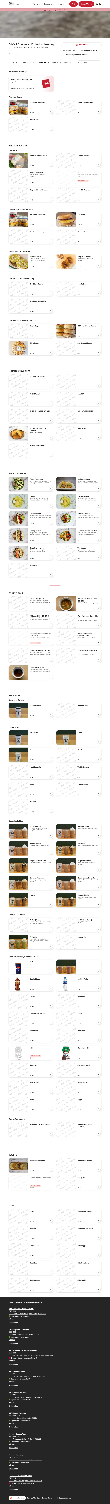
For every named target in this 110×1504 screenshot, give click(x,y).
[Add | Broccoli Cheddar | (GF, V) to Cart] (51, 659)
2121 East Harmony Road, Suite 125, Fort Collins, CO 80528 (31, 1355)
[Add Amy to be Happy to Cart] (98, 266)
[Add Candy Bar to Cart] (98, 1187)
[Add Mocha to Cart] (51, 904)
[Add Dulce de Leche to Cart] (98, 835)
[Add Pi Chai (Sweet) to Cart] (51, 929)
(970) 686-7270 (14, 1415)
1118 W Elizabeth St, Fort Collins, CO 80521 (25, 1439)
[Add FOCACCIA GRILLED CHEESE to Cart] (51, 437)
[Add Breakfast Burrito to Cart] (51, 293)
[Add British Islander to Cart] (51, 835)
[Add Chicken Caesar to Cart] (98, 505)
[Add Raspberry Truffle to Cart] (98, 870)
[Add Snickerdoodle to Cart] (51, 852)
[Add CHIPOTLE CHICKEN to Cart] (98, 420)
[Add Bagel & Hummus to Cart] (51, 182)
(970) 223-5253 (14, 1395)
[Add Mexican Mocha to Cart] (98, 904)
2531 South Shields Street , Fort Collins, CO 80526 (27, 1314)
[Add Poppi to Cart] (98, 1109)
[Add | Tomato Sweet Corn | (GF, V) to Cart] (98, 625)
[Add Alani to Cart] (51, 1109)
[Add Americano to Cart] (51, 742)
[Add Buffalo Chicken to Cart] (98, 488)
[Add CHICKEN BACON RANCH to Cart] (51, 420)
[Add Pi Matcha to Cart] (51, 946)
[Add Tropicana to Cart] (98, 1040)
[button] (36, 4)
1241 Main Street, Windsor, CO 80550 (23, 1418)
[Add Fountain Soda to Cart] (98, 714)
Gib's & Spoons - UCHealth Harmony (23, 1350)
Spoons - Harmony (16, 1455)
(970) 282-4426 (14, 1353)
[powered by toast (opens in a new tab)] (17, 1498)
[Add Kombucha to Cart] (51, 1040)
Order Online (86, 4)
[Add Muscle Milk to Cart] (51, 1091)
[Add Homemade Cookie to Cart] (51, 1169)
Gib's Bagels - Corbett (17, 1371)
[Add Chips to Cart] (51, 1220)
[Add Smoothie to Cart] (98, 971)
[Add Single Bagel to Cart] (51, 335)
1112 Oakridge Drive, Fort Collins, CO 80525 (25, 1397)
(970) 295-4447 (14, 1374)
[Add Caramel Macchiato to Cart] (51, 887)
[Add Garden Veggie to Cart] (98, 241)
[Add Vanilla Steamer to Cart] (98, 776)
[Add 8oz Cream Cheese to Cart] (98, 352)
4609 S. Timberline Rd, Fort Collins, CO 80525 (25, 1460)
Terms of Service (33, 1498)
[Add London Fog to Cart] (98, 946)
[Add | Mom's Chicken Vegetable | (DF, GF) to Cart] (98, 608)
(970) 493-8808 (14, 1436)
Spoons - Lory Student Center (20, 1476)
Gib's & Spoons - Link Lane (19, 1330)
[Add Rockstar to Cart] (51, 1074)
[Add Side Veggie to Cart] (98, 1255)
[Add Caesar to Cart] (51, 505)
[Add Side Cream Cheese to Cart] (98, 1220)
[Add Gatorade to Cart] (98, 1005)
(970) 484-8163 (14, 1332)
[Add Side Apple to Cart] (98, 1289)
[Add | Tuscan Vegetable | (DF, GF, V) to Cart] (98, 659)
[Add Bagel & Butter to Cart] (98, 164)
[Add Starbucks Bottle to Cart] (98, 1074)
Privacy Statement (49, 1498)
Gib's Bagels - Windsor (17, 1413)
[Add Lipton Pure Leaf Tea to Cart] (51, 1023)
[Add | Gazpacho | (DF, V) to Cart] (51, 608)
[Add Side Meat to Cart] (51, 1272)
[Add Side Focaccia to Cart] (51, 1289)
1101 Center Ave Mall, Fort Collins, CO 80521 (25, 1481)
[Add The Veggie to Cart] (98, 557)
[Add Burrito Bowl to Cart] (51, 129)
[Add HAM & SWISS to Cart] (98, 437)
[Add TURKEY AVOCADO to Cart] (51, 386)
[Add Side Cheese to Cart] (51, 1255)
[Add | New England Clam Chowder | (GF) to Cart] (98, 642)
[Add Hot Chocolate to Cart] (51, 776)
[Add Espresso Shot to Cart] (98, 793)
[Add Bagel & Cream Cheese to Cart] (51, 164)
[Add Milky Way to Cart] (98, 852)
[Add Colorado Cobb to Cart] (51, 523)
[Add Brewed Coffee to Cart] (51, 714)
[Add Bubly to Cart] (98, 1023)
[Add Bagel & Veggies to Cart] (98, 199)
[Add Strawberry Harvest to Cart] (51, 557)
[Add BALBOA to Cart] (98, 403)
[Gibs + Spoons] (14, 4)
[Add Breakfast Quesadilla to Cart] (98, 111)
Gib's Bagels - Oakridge (18, 1392)
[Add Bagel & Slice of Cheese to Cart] (51, 199)
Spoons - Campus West (17, 1434)
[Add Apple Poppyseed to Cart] (51, 488)
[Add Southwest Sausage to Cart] (51, 241)
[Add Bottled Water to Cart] (98, 988)
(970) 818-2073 (14, 1311)
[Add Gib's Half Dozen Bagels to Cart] (98, 335)
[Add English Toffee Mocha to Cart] (51, 870)
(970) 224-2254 (14, 1478)
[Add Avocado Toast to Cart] (51, 266)
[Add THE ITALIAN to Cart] (51, 403)
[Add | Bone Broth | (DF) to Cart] (51, 677)
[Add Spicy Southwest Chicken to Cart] (98, 540)
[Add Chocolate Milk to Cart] (98, 1057)
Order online (13, 1323)
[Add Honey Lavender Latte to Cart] (98, 887)
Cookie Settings (65, 1498)
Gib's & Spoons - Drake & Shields (21, 1309)
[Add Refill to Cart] (51, 793)
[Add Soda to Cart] (51, 971)
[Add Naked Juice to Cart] (98, 1091)
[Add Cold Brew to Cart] (98, 759)
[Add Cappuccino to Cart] (51, 759)
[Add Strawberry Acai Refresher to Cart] (51, 1133)
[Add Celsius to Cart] (51, 1005)
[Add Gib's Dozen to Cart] (51, 352)
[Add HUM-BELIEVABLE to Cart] (51, 455)
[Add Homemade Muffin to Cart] (98, 1169)
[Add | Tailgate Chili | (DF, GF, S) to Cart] (51, 625)
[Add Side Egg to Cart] (51, 1238)
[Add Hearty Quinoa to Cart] (51, 540)
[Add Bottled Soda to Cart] (51, 988)
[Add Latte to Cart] (98, 742)
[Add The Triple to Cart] (98, 224)
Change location (15, 54)
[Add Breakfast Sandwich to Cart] (51, 111)
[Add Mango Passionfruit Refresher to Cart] (98, 1133)
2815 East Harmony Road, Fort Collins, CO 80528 (27, 1376)
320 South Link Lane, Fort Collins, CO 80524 (25, 1335)
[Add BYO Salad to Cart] (51, 574)
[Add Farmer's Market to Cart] (98, 523)
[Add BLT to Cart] (98, 386)
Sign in (98, 4)
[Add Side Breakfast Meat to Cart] (98, 1238)
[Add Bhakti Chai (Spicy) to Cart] (98, 929)
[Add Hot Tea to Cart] (51, 811)
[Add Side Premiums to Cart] (98, 1272)
